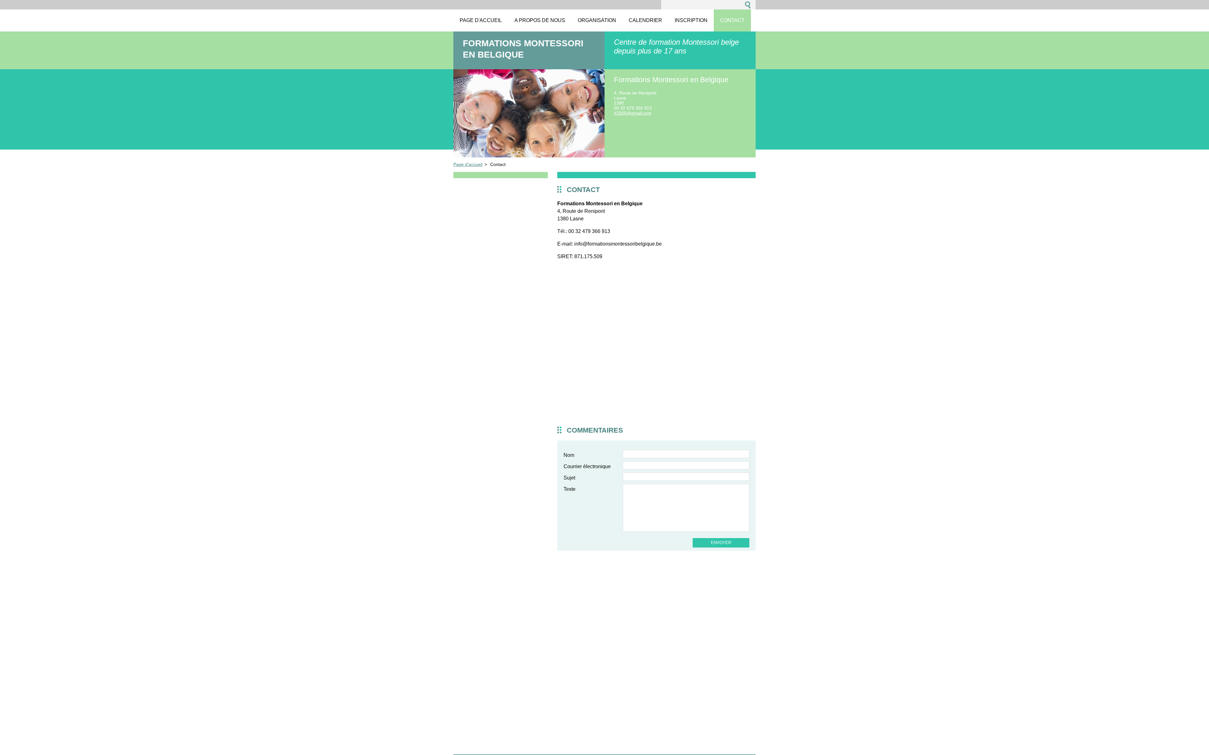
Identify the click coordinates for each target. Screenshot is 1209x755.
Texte (570, 489)
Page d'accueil (467, 164)
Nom (569, 455)
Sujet (569, 477)
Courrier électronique (587, 466)
